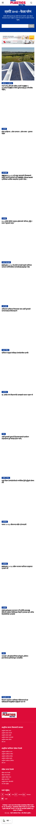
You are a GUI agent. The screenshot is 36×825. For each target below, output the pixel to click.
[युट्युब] (2, 798)
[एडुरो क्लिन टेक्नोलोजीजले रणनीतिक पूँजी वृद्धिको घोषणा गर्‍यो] (18, 458)
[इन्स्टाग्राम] (15, 794)
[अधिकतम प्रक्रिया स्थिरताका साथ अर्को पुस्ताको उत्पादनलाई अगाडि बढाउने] (18, 287)
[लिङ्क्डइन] (24, 794)
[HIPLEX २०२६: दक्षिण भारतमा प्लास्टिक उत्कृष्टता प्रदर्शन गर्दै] (18, 544)
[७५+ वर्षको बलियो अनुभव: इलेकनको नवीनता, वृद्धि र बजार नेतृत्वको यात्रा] (18, 199)
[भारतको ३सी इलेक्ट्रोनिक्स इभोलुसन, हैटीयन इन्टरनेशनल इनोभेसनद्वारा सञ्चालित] (18, 634)
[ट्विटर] (9, 794)
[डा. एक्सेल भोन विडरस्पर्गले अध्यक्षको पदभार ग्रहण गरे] (18, 372)
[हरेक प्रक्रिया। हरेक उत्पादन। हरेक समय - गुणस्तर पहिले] (18, 109)
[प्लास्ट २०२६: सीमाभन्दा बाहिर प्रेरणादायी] (18, 502)
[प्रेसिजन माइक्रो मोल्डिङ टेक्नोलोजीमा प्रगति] (18, 330)
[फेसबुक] (2, 794)
